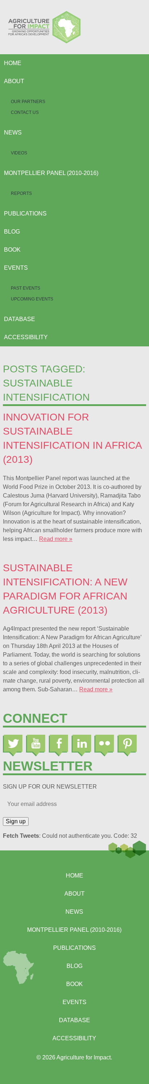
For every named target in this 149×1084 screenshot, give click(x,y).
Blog (12, 232)
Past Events (25, 288)
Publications (25, 213)
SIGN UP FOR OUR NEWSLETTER (50, 787)
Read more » (55, 539)
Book (12, 250)
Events (16, 268)
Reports (21, 193)
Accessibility (26, 337)
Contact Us (25, 112)
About (14, 81)
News (13, 132)
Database (19, 319)
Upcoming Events (32, 299)
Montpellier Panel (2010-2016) (51, 173)
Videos (19, 152)
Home (12, 63)
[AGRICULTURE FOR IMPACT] (74, 27)
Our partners (28, 101)
